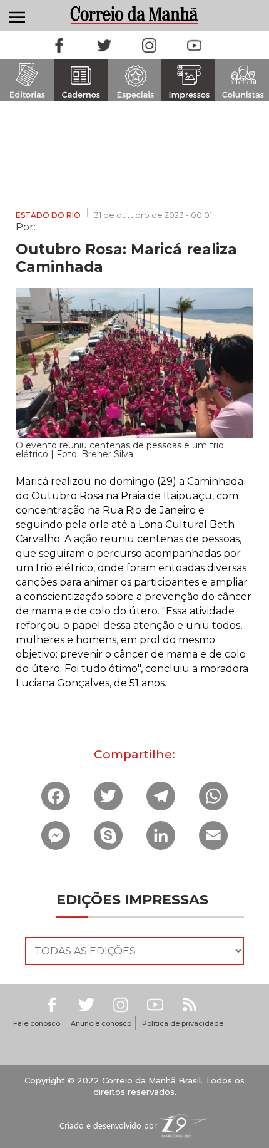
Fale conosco (36, 1023)
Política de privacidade (182, 1023)
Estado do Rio (48, 215)
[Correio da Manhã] (134, 14)
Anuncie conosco (101, 1023)
